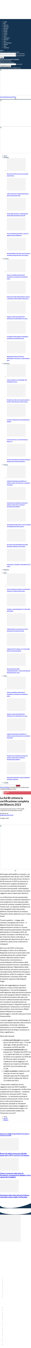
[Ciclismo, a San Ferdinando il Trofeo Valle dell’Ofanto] (16, 605)
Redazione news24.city (7, 815)
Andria (5, 21)
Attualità (6, 157)
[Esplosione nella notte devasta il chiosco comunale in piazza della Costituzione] (16, 293)
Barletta (5, 25)
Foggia (5, 34)
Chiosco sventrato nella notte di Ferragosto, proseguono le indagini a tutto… (17, 276)
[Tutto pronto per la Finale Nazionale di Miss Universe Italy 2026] (16, 190)
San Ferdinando (7, 42)
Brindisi (5, 29)
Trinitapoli (6, 47)
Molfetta (5, 39)
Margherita (6, 37)
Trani (4, 46)
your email (19, 64)
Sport (5, 573)
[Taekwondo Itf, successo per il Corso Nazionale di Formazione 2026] (16, 625)
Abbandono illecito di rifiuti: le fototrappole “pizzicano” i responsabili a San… (18, 358)
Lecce (4, 36)
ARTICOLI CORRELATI (7, 1134)
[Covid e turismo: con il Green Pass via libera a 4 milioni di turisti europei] (16, 436)
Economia (6, 363)
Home (5, 155)
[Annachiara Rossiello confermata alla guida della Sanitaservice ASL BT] (16, 210)
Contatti (5, 782)
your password (20, 55)
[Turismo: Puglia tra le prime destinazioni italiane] (16, 416)
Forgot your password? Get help (9, 59)
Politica (5, 464)
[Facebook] (10, 820)
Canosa (5, 31)
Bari (4, 23)
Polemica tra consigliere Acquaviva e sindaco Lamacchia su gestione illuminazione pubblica (17, 504)
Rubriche (6, 569)
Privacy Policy (3, 1268)
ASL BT (5, 1118)
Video (5, 676)
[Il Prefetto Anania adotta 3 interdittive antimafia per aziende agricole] (16, 333)
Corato (5, 33)
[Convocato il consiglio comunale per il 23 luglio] (16, 561)
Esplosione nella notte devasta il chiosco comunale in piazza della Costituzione (14, 1196)
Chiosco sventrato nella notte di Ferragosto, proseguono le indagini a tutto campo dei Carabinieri (15, 1175)
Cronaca (6, 258)
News (4, 793)
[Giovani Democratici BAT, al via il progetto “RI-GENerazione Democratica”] (16, 521)
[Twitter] (17, 820)
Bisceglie (5, 28)
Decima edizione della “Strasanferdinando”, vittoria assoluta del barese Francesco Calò (18, 670)
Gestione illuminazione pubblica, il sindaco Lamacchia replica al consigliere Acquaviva (18, 482)
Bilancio (5, 1120)
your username (20, 53)
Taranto (5, 44)
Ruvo (4, 41)
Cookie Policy (10, 1268)
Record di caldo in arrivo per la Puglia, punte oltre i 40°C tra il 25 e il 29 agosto (14, 1154)
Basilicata (6, 26)
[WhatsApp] (23, 820)
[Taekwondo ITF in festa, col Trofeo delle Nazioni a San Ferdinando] (16, 645)
